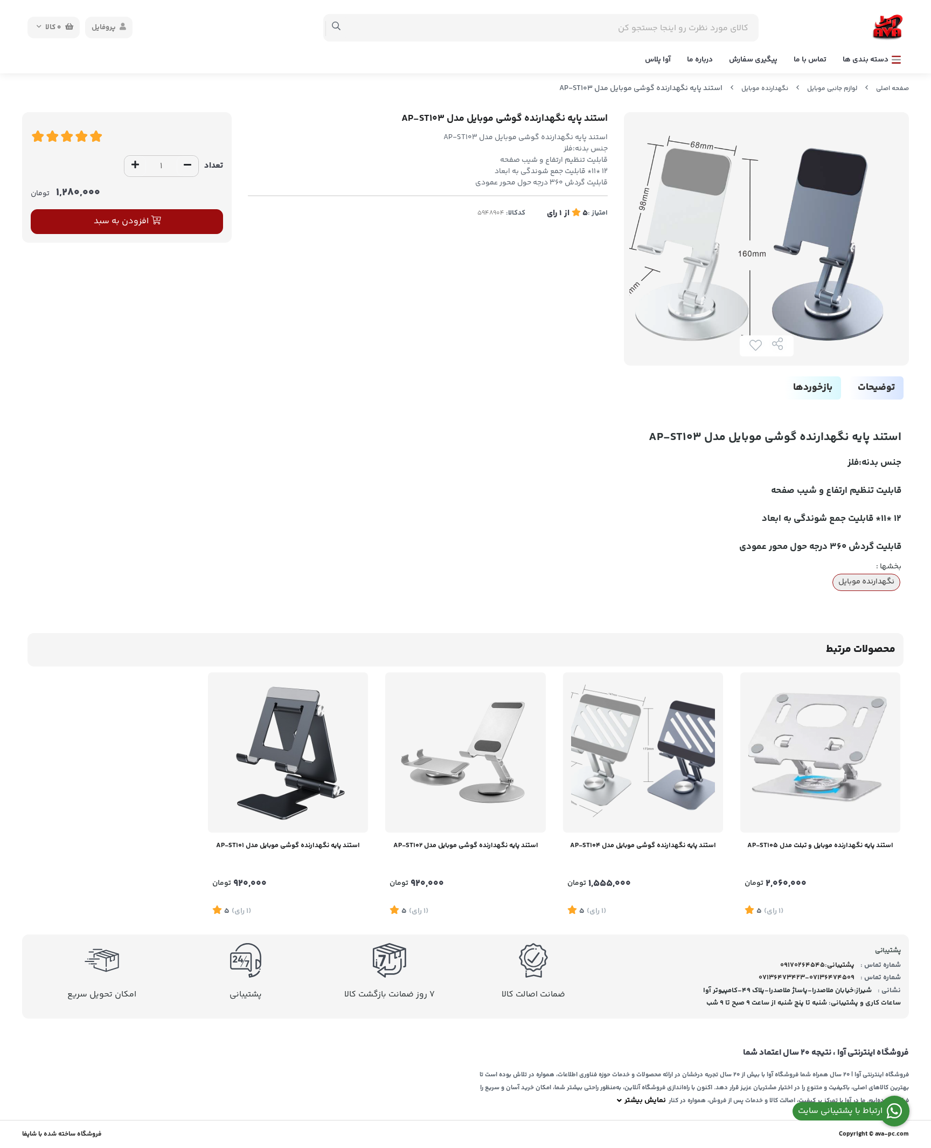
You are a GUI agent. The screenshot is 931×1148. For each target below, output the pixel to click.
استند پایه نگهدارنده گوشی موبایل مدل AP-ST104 (643, 845)
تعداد (213, 166)
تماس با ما (810, 60)
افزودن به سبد (122, 221)
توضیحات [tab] (876, 387)
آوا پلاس (658, 60)
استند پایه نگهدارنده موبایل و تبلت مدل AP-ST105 (820, 845)
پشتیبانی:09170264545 (817, 965)
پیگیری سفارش (753, 60)
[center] (336, 27)
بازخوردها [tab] (812, 387)
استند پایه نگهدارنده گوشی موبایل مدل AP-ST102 (465, 845)
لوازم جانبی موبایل (832, 89)
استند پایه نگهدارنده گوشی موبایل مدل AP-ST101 (288, 845)
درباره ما (700, 60)
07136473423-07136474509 (806, 977)
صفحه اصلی (892, 89)
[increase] (135, 166)
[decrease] (187, 166)
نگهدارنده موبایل (764, 89)
